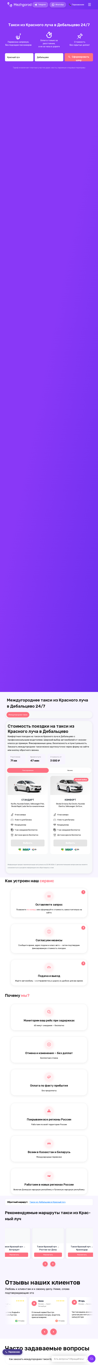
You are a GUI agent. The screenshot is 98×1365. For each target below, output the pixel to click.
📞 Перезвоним (76, 4)
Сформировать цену (80, 58)
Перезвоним (14, 1352)
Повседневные (27, 770)
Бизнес (70, 770)
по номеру (31, 909)
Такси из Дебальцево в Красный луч (47, 1202)
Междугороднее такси (18, 715)
